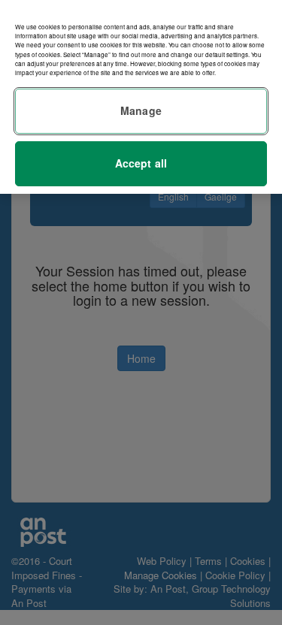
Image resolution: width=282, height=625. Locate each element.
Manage (141, 110)
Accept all (141, 163)
